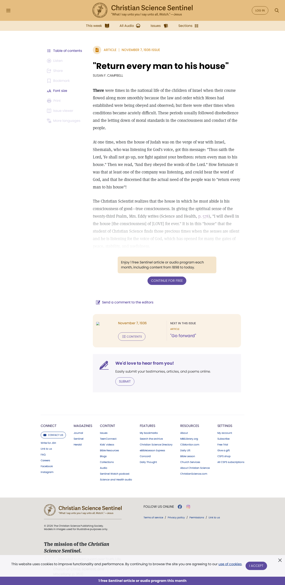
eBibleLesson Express (152, 450)
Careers (45, 460)
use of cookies (230, 564)
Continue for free (167, 280)
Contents (134, 336)
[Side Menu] (8, 10)
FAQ (43, 454)
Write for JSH (48, 443)
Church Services (190, 462)
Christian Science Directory (156, 444)
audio (116, 479)
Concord (145, 456)
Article (110, 49)
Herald (78, 444)
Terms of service (153, 517)
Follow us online (159, 506)
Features (147, 425)
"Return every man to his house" (161, 66)
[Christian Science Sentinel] (142, 10)
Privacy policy (176, 517)
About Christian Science (195, 468)
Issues (103, 433)
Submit (125, 381)
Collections (107, 462)
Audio (103, 468)
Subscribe (223, 439)
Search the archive (151, 439)
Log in (260, 10)
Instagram (47, 472)
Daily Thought (148, 462)
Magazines (83, 425)
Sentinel (78, 439)
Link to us (46, 449)
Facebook (47, 466)
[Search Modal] (277, 10)
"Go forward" (183, 336)
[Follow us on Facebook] (179, 506)
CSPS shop (224, 456)
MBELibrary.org (189, 439)
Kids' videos (107, 444)
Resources (189, 425)
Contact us (55, 435)
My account (224, 433)
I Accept (256, 565)
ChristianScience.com (193, 474)
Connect (49, 425)
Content (107, 425)
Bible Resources (109, 450)
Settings (224, 425)
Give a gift (223, 450)
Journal (78, 433)
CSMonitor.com (189, 444)
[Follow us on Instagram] (188, 506)
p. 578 (203, 216)
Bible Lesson (187, 456)
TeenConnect (108, 439)
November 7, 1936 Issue (141, 49)
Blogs (103, 456)
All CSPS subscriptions (230, 462)
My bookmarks (149, 433)
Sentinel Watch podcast (114, 474)
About (184, 433)
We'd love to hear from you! (144, 363)
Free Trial (222, 444)
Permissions (196, 517)
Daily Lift (185, 450)
